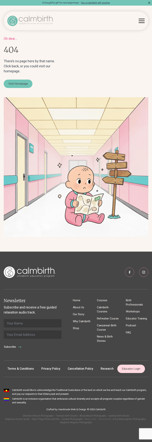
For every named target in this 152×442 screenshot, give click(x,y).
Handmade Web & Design (72, 409)
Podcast (131, 325)
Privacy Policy (50, 368)
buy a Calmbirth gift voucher (95, 2)
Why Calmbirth (81, 321)
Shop (76, 328)
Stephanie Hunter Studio (17, 419)
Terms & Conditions (20, 368)
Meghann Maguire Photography (76, 422)
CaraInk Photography (72, 419)
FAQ (128, 332)
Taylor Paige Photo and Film (45, 419)
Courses (102, 300)
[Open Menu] (142, 21)
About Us (78, 307)
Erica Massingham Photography (129, 419)
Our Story (78, 314)
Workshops (133, 311)
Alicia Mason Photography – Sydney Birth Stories (104, 415)
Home (76, 300)
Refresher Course (108, 318)
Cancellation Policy (80, 368)
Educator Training (136, 318)
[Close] (149, 3)
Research (107, 368)
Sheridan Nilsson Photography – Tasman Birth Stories (50, 415)
